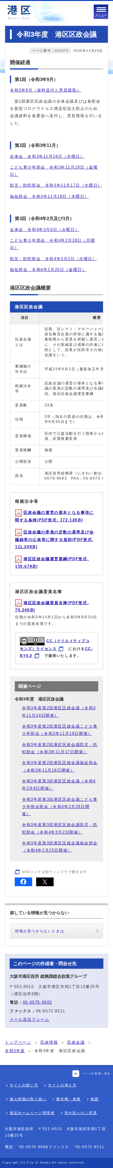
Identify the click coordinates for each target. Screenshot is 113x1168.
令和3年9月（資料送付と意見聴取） (45, 90)
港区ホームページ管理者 (32, 1113)
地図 (94, 1099)
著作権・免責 (68, 1099)
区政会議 (76, 1042)
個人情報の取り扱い (28, 1099)
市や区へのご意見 (80, 1113)
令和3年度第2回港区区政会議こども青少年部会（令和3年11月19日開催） (60, 730)
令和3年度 (15, 1050)
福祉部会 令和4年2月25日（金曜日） (48, 269)
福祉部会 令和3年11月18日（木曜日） (49, 196)
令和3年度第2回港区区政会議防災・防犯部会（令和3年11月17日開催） (60, 748)
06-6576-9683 (37, 1002)
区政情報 (49, 1042)
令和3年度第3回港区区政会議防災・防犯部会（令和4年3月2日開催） (60, 828)
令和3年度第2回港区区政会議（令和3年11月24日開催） (59, 711)
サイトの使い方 (24, 1085)
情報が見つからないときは (39, 931)
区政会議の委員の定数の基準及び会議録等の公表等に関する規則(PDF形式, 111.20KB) (54, 539)
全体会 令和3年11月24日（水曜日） (47, 156)
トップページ (18, 1042)
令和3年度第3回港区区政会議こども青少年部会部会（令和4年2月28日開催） (60, 806)
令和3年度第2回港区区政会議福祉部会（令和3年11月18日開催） (60, 766)
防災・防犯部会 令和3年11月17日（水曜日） (56, 185)
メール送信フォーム (29, 1019)
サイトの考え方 (62, 1085)
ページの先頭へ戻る (96, 1073)
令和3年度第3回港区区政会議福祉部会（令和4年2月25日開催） (60, 847)
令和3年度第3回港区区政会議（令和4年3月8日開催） (59, 785)
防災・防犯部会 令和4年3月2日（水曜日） (53, 258)
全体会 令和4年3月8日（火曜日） (44, 229)
